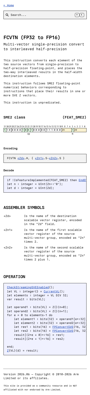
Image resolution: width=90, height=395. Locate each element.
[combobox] (45, 15)
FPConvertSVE (62, 326)
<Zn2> (53, 158)
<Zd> (20, 158)
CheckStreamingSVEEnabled (28, 287)
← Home (8, 5)
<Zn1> (39, 158)
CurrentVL (51, 291)
